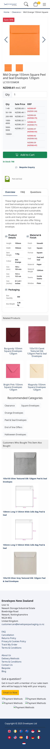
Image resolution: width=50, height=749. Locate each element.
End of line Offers (13, 427)
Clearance (16, 12)
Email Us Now (10, 692)
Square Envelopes (30, 405)
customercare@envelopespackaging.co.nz (23, 624)
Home (6, 12)
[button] (44, 4)
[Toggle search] (26, 4)
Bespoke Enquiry (27, 167)
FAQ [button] (23, 192)
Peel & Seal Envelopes (16, 420)
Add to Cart (27, 155)
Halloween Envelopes (15, 434)
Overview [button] (10, 192)
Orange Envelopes (14, 412)
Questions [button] (35, 192)
